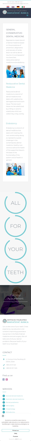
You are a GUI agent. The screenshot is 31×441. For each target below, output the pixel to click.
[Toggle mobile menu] (27, 15)
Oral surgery (10, 405)
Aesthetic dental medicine (15, 399)
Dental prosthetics (12, 402)
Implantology (10, 409)
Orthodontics (10, 412)
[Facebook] (3, 379)
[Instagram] (7, 379)
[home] (15, 320)
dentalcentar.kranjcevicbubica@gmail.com (15, 3)
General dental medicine (14, 396)
